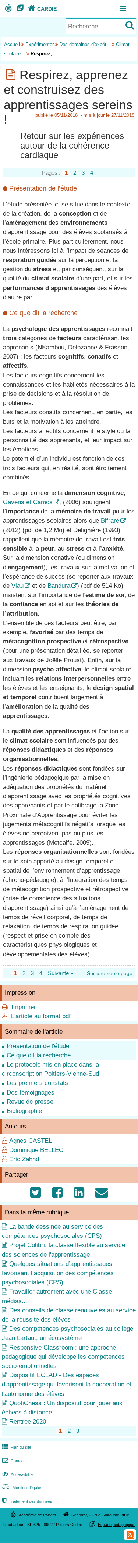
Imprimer (23, 1006)
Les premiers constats (37, 1082)
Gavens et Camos (28, 502)
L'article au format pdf (41, 1016)
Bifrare (110, 520)
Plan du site (16, 1447)
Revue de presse (30, 1101)
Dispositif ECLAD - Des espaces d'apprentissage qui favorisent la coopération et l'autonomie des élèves (66, 1384)
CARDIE (42, 9)
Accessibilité (17, 1474)
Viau (17, 585)
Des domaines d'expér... (84, 44)
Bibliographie (24, 1110)
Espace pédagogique (116, 1524)
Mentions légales (22, 1488)
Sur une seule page (109, 973)
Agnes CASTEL (30, 1140)
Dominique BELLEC (36, 1149)
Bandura (58, 585)
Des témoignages (30, 1092)
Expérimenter (39, 44)
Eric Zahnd (24, 1159)
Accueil (12, 44)
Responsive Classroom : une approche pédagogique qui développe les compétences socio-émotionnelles (63, 1356)
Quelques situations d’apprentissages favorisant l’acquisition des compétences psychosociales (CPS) (58, 1273)
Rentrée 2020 (27, 1421)
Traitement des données (27, 1501)
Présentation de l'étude (38, 1046)
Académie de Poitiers (37, 1515)
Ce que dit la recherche (39, 1055)
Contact (13, 1461)
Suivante (60, 973)
